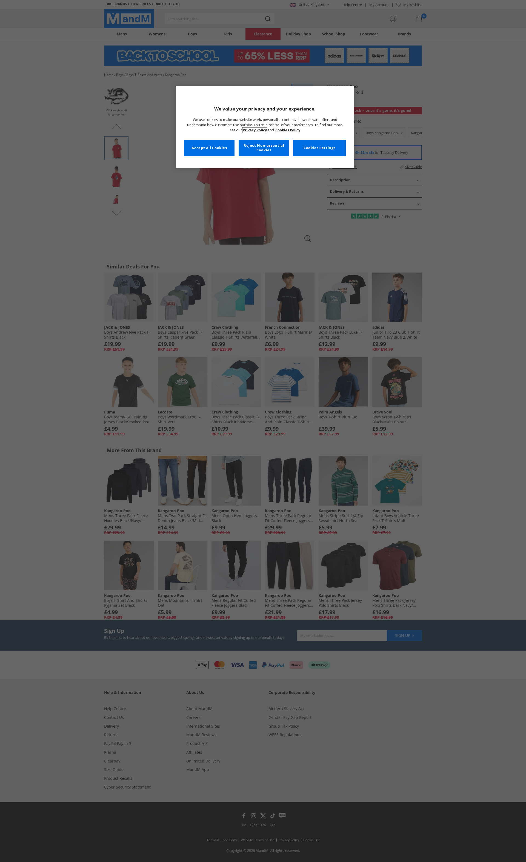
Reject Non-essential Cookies (264, 148)
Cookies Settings (319, 148)
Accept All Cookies (209, 148)
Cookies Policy (287, 130)
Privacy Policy (255, 130)
